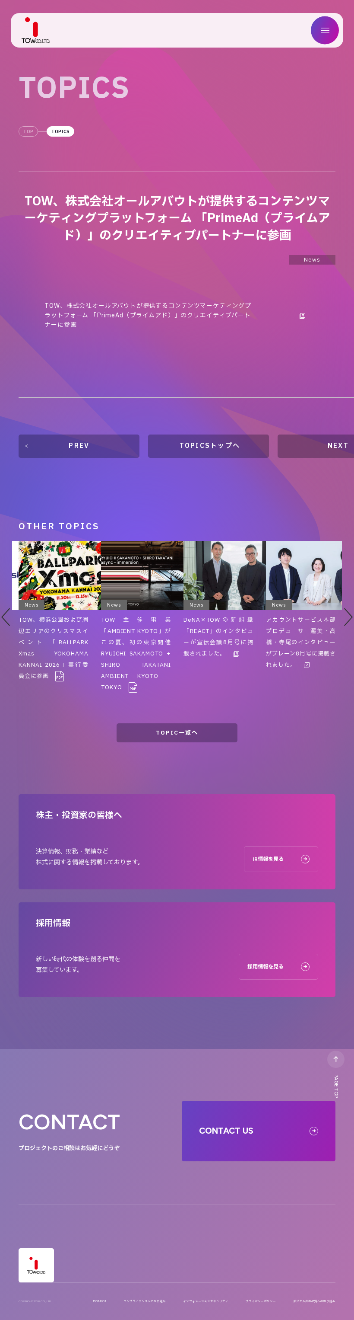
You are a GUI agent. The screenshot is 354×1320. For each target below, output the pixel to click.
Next (348, 617)
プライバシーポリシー (261, 1301)
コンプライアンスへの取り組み (144, 1301)
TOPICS (60, 131)
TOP (28, 131)
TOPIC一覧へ (177, 733)
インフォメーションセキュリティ (205, 1301)
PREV (79, 446)
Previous (5, 617)
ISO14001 (99, 1301)
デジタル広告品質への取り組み (314, 1301)
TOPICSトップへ (210, 446)
